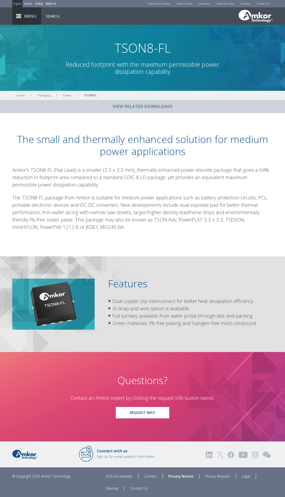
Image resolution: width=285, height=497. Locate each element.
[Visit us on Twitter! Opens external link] (220, 454)
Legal (246, 476)
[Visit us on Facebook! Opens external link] (230, 454)
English (17, 4)
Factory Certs (184, 4)
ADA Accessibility (119, 476)
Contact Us (263, 4)
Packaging (43, 95)
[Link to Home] (24, 454)
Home (21, 95)
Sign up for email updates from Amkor (126, 453)
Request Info (149, 412)
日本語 (39, 4)
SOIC (129, 177)
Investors (204, 4)
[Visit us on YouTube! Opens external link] (243, 454)
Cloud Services (225, 4)
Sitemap (112, 488)
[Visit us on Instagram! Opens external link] (255, 454)
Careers (245, 4)
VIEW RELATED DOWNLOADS (143, 106)
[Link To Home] (255, 16)
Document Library (159, 4)
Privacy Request (217, 476)
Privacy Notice (180, 476)
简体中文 (51, 4)
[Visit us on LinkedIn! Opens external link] (209, 454)
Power (67, 95)
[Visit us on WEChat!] (267, 454)
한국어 (28, 4)
